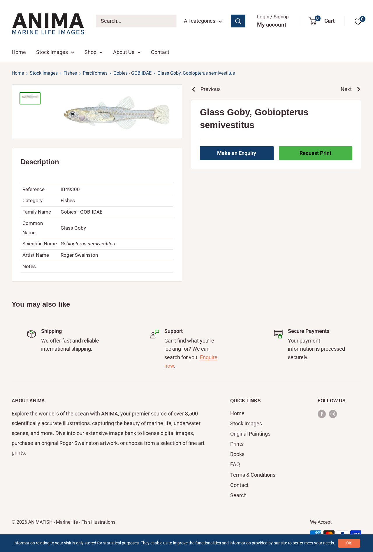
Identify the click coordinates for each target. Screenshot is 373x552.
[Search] (238, 21)
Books (237, 454)
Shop (90, 52)
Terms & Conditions (252, 475)
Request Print (315, 153)
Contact (160, 52)
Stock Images (52, 52)
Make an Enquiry (236, 153)
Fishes (70, 73)
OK (349, 543)
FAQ (235, 464)
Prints (237, 444)
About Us (123, 52)
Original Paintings (250, 434)
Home (19, 52)
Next (346, 89)
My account (271, 24)
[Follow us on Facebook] (322, 414)
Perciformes (95, 73)
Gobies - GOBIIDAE (132, 73)
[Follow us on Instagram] (333, 414)
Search (238, 495)
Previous (210, 89)
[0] (358, 21)
